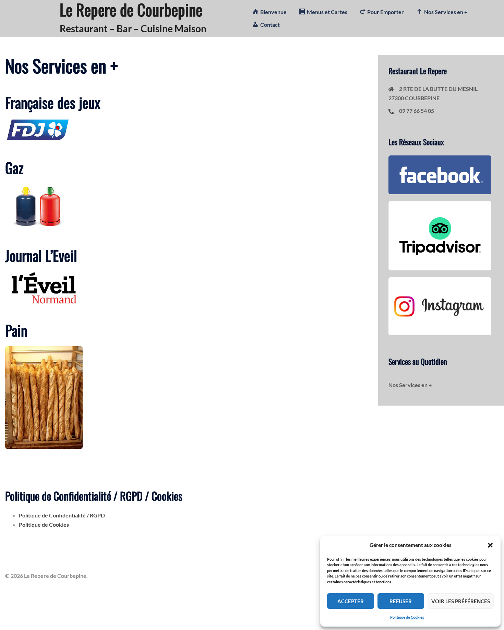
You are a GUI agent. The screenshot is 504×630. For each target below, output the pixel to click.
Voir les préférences (460, 601)
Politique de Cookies (407, 617)
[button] (490, 545)
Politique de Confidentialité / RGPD (62, 515)
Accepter (350, 601)
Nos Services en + (410, 385)
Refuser (400, 601)
